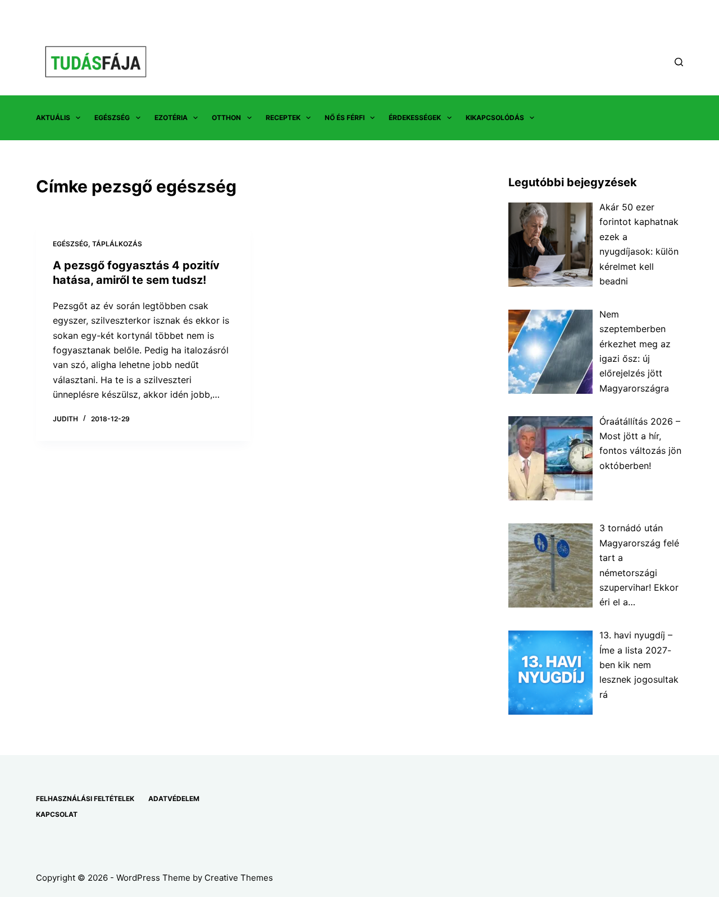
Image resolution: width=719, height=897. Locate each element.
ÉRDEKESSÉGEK (415, 117)
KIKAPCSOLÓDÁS (495, 117)
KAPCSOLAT (57, 814)
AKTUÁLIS (53, 117)
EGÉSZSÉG (112, 117)
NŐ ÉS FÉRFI (345, 117)
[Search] (679, 62)
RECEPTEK (283, 117)
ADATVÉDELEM (173, 798)
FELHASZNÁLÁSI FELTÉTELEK (85, 798)
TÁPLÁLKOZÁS (117, 244)
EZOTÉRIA (171, 117)
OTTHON (226, 117)
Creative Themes (238, 877)
